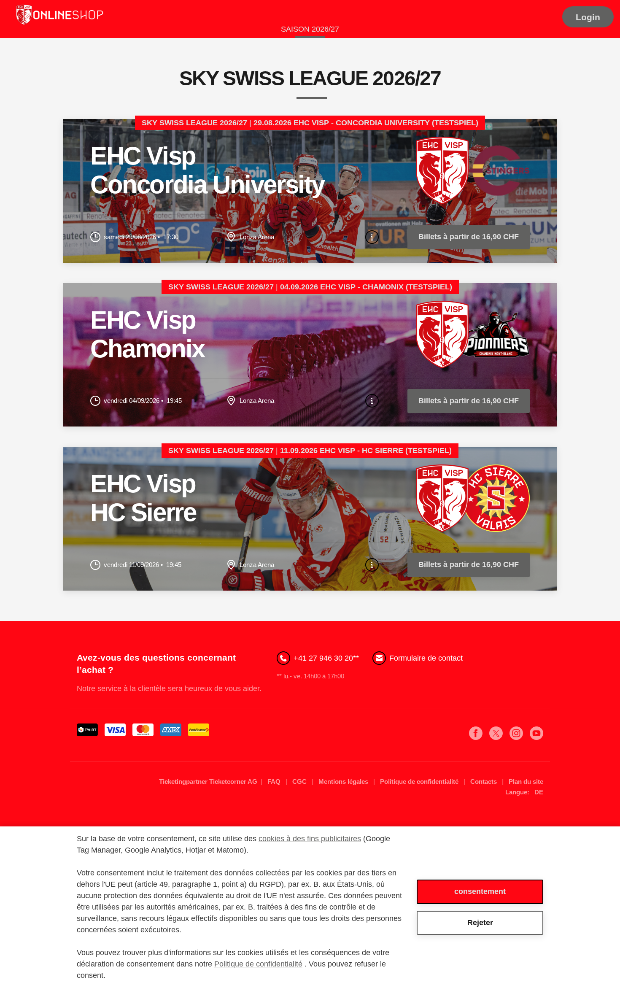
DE (538, 792)
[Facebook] (476, 737)
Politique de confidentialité (420, 781)
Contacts (484, 781)
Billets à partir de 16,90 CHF (468, 236)
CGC (300, 781)
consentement (480, 891)
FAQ (274, 781)
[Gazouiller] (496, 737)
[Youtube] (536, 737)
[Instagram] (516, 737)
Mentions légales (344, 781)
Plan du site (526, 781)
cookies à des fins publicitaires (310, 838)
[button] (588, 16)
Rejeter (480, 922)
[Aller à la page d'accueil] (59, 15)
